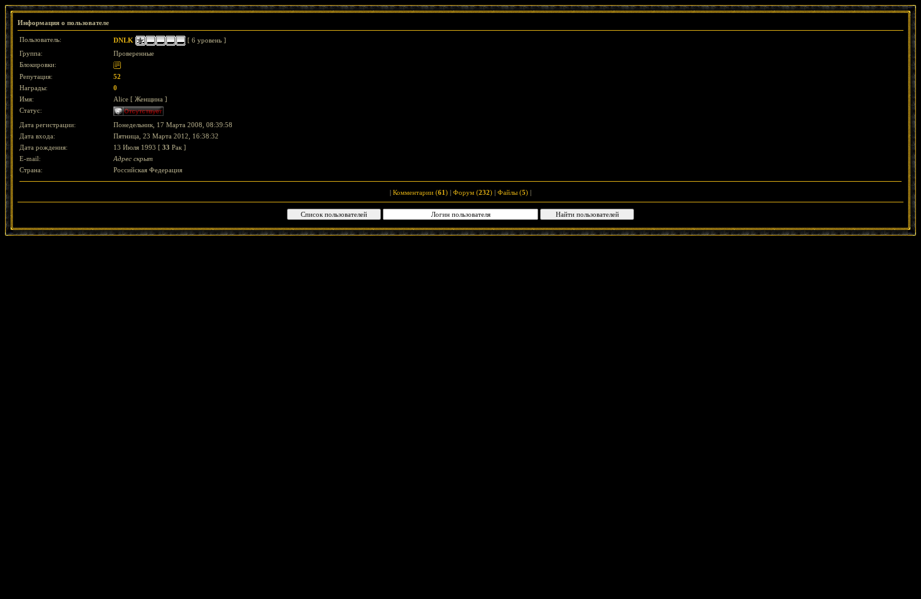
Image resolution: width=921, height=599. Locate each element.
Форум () (472, 192)
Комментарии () (420, 192)
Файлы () (512, 192)
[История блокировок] (117, 64)
